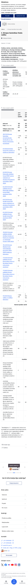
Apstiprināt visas (20, 16)
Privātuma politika (6, 518)
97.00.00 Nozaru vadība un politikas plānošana (8, 297)
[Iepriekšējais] (3, 467)
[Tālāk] (25, 467)
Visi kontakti (9, 555)
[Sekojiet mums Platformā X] (2, 565)
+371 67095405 (7, 543)
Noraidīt (7, 16)
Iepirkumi (4, 499)
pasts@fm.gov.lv (7, 545)
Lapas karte (5, 526)
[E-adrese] (4, 550)
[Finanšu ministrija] (15, 26)
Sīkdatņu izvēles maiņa (8, 531)
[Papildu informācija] (13, 540)
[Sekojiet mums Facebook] (6, 565)
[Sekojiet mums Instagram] (16, 565)
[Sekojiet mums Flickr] (9, 565)
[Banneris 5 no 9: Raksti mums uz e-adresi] (14, 467)
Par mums (4, 507)
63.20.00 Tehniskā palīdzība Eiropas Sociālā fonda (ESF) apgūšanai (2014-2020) (8, 216)
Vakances (4, 494)
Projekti (4, 503)
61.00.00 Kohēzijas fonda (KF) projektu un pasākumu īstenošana (9, 150)
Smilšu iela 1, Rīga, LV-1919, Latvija (12, 548)
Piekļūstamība (5, 522)
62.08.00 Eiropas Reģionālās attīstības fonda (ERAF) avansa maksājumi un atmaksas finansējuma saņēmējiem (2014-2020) (9, 177)
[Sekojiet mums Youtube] (12, 565)
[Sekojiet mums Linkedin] (19, 565)
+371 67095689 (7, 540)
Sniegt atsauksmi (14, 483)
